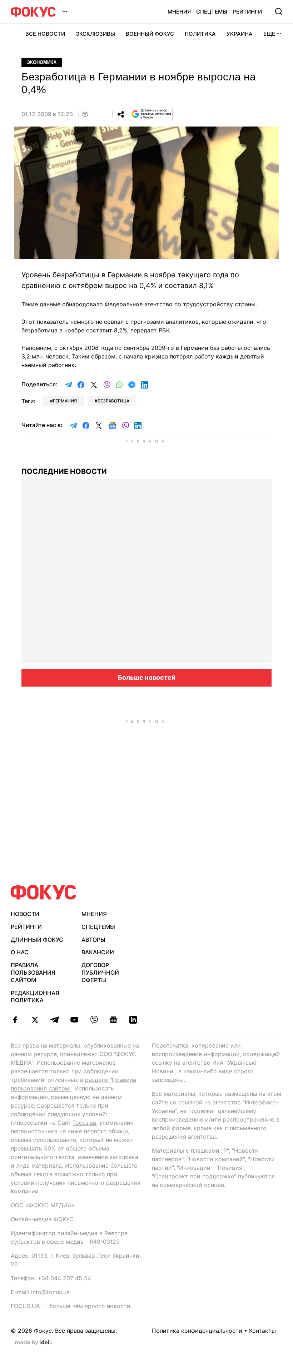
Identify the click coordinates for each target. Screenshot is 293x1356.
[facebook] (15, 1019)
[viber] (94, 1019)
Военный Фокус (150, 33)
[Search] (279, 11)
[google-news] (113, 1019)
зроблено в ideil (33, 1342)
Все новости (45, 33)
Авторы (93, 939)
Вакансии (97, 952)
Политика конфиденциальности (197, 1330)
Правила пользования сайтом (33, 972)
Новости (25, 913)
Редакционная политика (35, 996)
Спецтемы (211, 11)
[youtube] (74, 1019)
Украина (240, 33)
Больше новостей (146, 677)
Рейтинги (247, 11)
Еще (269, 33)
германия (65, 401)
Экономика (41, 62)
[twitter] (35, 1019)
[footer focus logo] (43, 892)
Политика (200, 33)
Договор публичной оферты (100, 972)
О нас (20, 952)
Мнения (179, 11)
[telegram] (54, 1019)
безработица (113, 401)
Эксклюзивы (95, 33)
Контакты (262, 1330)
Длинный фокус (37, 939)
